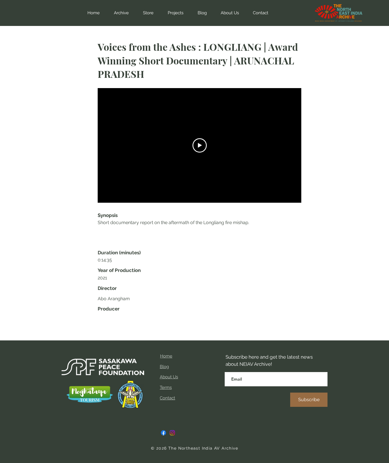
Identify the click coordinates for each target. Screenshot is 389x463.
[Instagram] (172, 432)
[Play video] (200, 145)
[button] (145, 13)
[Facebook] (163, 432)
